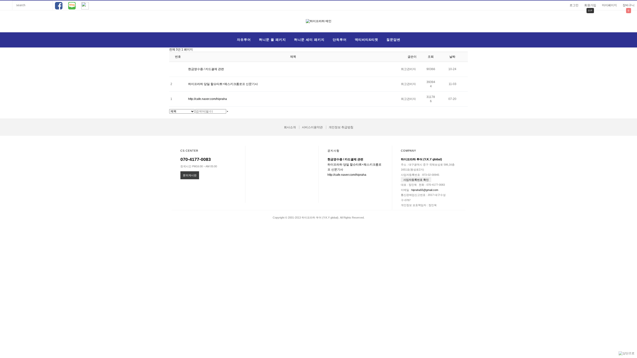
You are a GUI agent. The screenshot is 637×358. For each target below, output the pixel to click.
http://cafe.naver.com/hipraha (207, 99)
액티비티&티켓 (366, 40)
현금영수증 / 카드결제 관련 (206, 69)
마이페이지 (609, 5)
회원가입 (590, 5)
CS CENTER (189, 150)
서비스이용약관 (312, 127)
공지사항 (333, 150)
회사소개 (290, 127)
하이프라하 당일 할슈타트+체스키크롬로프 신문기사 (223, 84)
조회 (431, 56)
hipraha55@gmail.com (424, 189)
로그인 (574, 5)
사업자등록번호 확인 (416, 179)
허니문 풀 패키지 (272, 40)
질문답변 (393, 40)
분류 (6, 5)
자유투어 (244, 40)
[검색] (227, 111)
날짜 (452, 56)
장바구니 (629, 5)
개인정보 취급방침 (341, 127)
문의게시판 (190, 175)
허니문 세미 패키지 (309, 40)
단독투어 (340, 40)
